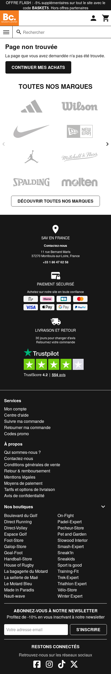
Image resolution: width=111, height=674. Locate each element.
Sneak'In (66, 553)
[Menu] (6, 32)
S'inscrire (88, 629)
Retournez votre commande (55, 342)
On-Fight (66, 515)
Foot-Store (13, 540)
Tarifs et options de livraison (29, 489)
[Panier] (106, 18)
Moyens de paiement (23, 483)
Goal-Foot (13, 553)
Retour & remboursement (27, 471)
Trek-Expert (68, 577)
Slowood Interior (73, 540)
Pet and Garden (72, 534)
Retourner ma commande (27, 427)
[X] (74, 665)
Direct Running (18, 522)
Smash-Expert (71, 546)
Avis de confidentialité (24, 495)
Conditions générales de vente (32, 464)
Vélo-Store (67, 590)
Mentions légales (19, 477)
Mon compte (15, 409)
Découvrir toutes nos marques (55, 201)
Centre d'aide (16, 415)
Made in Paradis (19, 590)
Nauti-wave (14, 596)
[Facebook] (37, 665)
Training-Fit (68, 571)
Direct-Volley (15, 528)
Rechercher (33, 32)
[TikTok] (62, 665)
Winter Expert (70, 596)
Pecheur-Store (71, 528)
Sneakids (66, 559)
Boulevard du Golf (20, 515)
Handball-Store (18, 559)
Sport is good (70, 565)
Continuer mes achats (38, 67)
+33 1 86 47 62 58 (55, 262)
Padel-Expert (70, 522)
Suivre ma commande (24, 421)
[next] (107, 144)
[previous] (3, 144)
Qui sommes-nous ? (22, 452)
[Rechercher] (19, 32)
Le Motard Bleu (18, 583)
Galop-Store (15, 546)
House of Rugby (19, 565)
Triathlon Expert (72, 583)
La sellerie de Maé (21, 577)
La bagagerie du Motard (26, 571)
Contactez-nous (55, 245)
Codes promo (16, 434)
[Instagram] (49, 665)
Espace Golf (15, 534)
